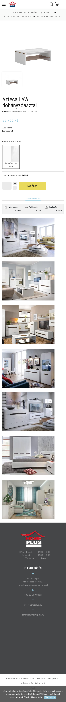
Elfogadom (50, 697)
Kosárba (32, 186)
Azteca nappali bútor (49, 16)
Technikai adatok (33, 198)
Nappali (48, 13)
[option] (33, 47)
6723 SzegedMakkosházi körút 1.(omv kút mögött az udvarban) (33, 581)
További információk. (33, 697)
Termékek (33, 13)
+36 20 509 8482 (33, 595)
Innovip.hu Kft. (53, 678)
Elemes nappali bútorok (18, 16)
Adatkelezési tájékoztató (33, 683)
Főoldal (17, 13)
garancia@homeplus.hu (33, 615)
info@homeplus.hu (33, 605)
